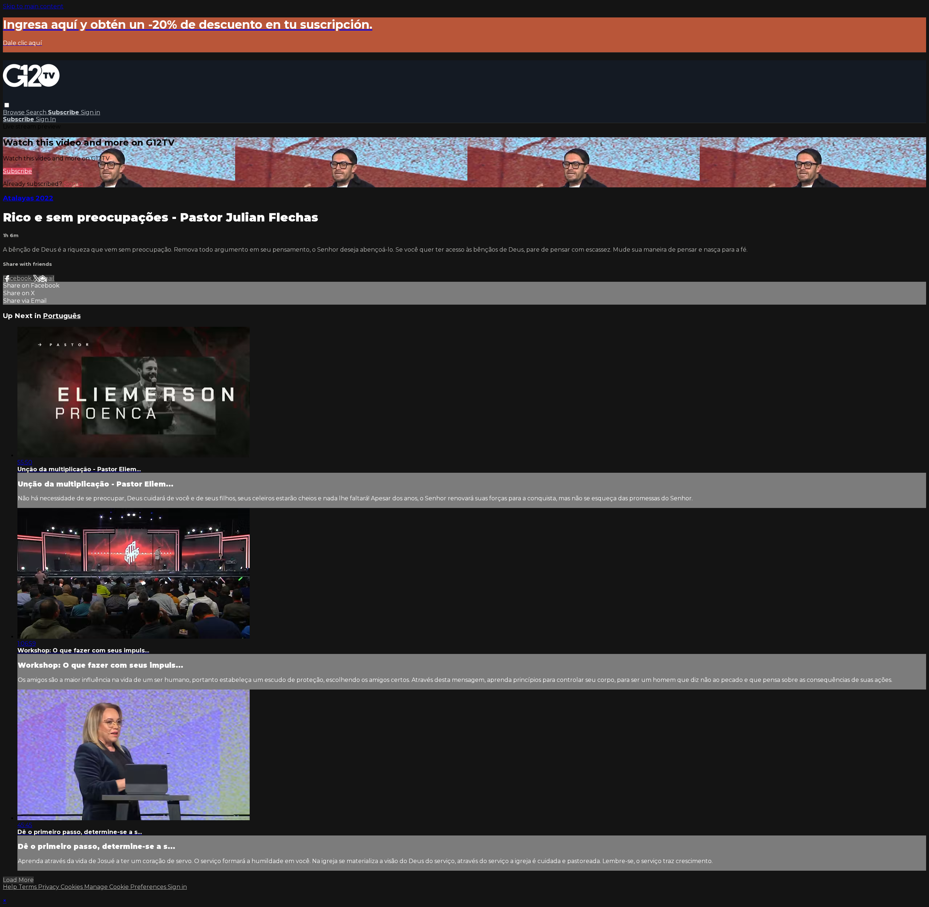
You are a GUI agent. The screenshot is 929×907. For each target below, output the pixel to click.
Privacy (49, 886)
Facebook (18, 278)
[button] (6, 105)
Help (11, 886)
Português (62, 316)
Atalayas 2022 (28, 198)
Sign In (46, 119)
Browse (14, 112)
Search (37, 112)
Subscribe (17, 171)
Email (46, 278)
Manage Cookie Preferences (126, 886)
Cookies (72, 886)
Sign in (90, 112)
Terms (28, 886)
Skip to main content (33, 6)
